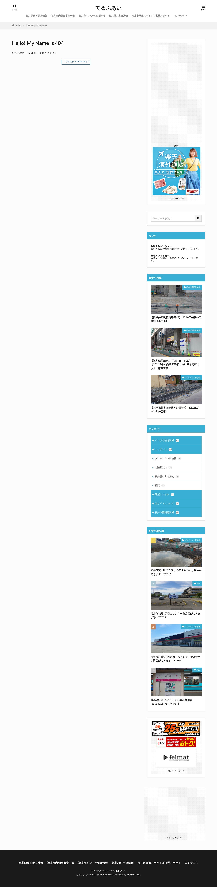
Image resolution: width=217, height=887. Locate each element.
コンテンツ (179, 15)
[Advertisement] (176, 94)
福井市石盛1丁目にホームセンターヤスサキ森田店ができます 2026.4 (175, 658)
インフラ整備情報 (166, 440)
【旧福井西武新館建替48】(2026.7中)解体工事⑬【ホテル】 (176, 319)
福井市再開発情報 (193, 287)
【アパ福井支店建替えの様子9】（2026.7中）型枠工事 (174, 409)
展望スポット (164, 494)
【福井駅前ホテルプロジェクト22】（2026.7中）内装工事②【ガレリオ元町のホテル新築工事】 (175, 364)
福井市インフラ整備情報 (92, 15)
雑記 (160, 485)
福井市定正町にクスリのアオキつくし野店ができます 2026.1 (176, 572)
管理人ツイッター (160, 255)
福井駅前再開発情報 (36, 15)
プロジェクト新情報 (192, 378)
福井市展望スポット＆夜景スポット (151, 15)
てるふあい (108, 7)
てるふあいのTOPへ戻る (76, 61)
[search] (198, 218)
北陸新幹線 (163, 467)
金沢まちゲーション (161, 246)
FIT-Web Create (102, 874)
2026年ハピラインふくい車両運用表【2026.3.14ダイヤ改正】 (171, 701)
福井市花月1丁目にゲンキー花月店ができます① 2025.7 (175, 615)
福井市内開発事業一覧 (63, 15)
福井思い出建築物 (118, 15)
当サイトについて (166, 503)
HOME (18, 25)
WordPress (134, 874)
